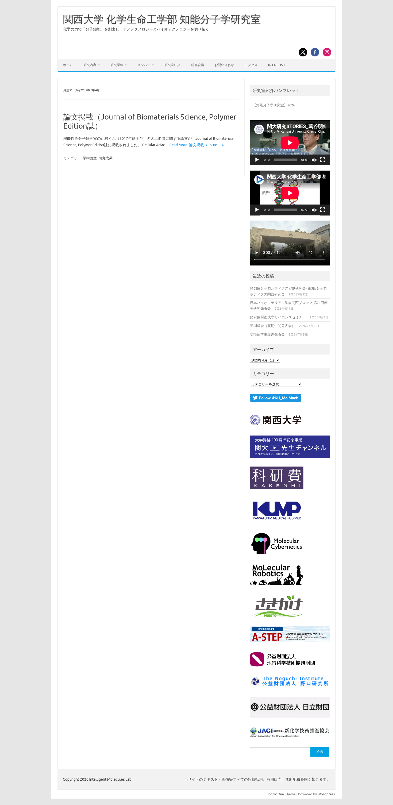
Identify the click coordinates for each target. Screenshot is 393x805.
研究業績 (116, 65)
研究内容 (89, 65)
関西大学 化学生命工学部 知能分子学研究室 (162, 19)
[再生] (257, 160)
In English (276, 65)
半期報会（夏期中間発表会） (272, 326)
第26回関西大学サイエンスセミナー (278, 317)
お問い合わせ (224, 65)
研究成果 (106, 158)
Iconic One (276, 794)
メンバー (143, 65)
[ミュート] (314, 160)
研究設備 (197, 65)
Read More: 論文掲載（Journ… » (196, 145)
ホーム (68, 65)
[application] (290, 142)
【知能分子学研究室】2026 (274, 105)
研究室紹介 (172, 65)
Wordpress (326, 794)
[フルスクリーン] (322, 160)
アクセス (251, 65)
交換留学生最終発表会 (267, 334)
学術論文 (90, 158)
